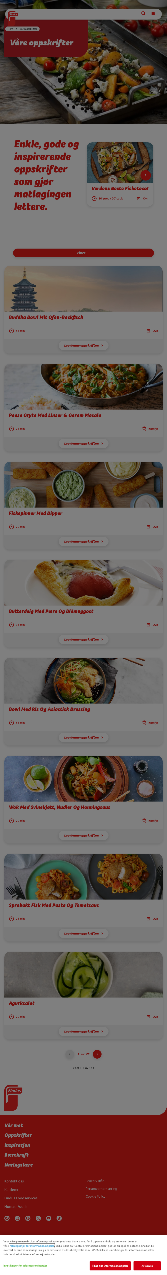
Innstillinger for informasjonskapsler (25, 1265)
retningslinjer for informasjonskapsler (32, 1246)
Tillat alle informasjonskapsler (110, 1266)
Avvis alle (147, 1266)
